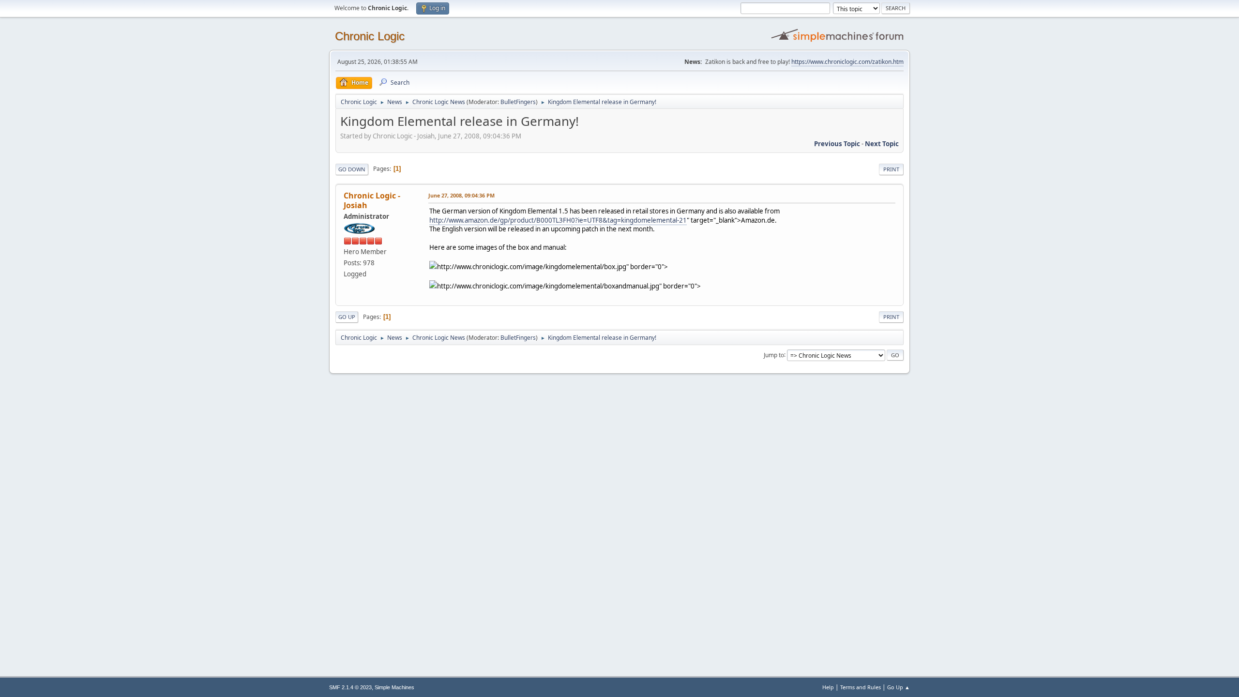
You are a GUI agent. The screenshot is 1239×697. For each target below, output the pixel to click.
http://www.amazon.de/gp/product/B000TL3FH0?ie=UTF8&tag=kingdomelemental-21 (558, 220)
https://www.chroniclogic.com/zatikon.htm (847, 62)
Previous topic (837, 143)
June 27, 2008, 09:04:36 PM (461, 195)
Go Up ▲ (898, 687)
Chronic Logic (370, 36)
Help (828, 687)
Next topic (882, 143)
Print (891, 169)
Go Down (351, 169)
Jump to (774, 354)
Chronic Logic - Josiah (372, 200)
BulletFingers (518, 102)
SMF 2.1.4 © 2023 (350, 687)
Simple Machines (394, 687)
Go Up (346, 316)
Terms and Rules (860, 687)
